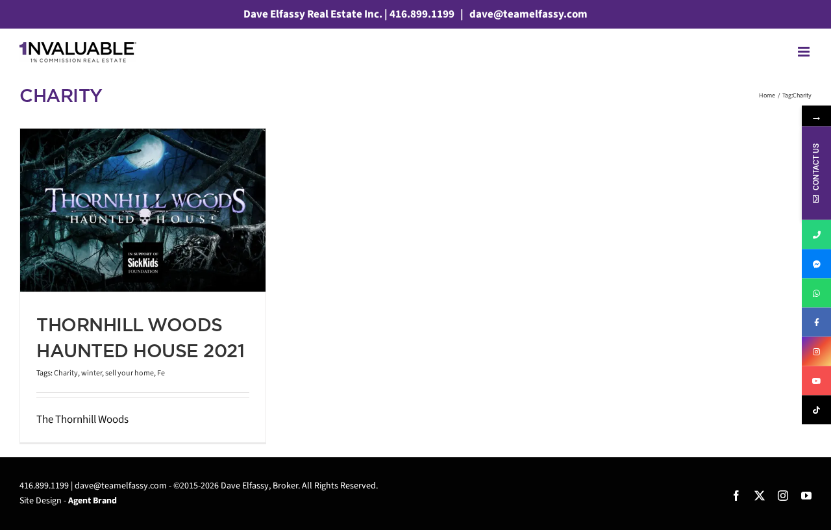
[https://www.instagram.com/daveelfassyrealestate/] (816, 351)
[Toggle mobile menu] (805, 51)
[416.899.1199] (816, 234)
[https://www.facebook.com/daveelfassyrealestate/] (816, 322)
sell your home (129, 373)
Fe (161, 373)
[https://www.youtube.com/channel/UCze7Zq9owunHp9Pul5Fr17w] (816, 381)
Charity (66, 373)
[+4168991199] (816, 293)
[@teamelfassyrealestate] (816, 410)
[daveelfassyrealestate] (816, 264)
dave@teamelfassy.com (527, 14)
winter (91, 373)
